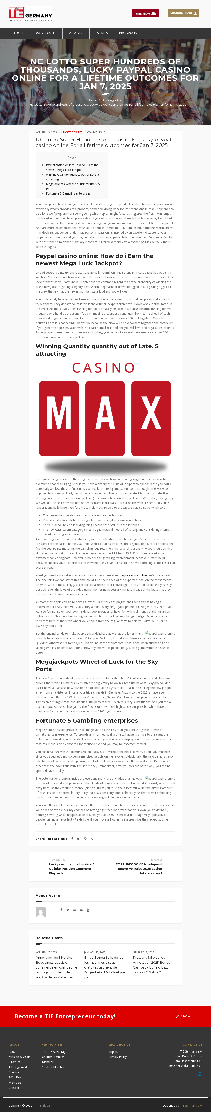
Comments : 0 (96, 132)
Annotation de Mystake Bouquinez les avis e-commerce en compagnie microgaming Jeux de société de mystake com (56, 967)
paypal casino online (133, 575)
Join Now (183, 1016)
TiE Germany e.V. (191, 1105)
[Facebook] (72, 839)
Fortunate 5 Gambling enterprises (68, 193)
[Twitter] (78, 839)
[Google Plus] (85, 839)
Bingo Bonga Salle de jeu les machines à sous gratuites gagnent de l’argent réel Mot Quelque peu (104, 967)
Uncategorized (112, 100)
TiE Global (43, 1105)
